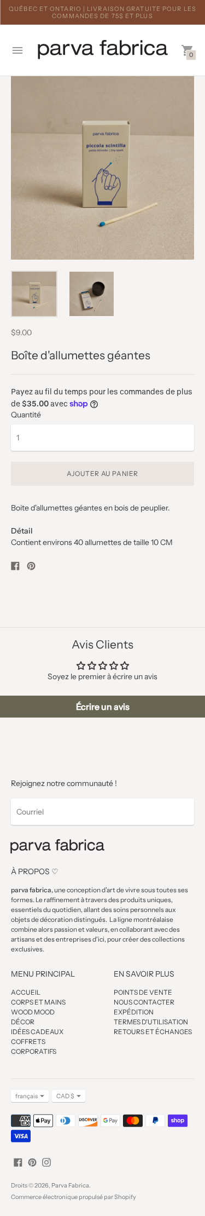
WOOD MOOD (33, 1012)
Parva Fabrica (70, 1185)
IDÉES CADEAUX (37, 1032)
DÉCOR (22, 1022)
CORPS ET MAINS (38, 1002)
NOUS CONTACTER (144, 1002)
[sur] (18, 1161)
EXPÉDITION (134, 1012)
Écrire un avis (103, 706)
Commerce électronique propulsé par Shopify (73, 1197)
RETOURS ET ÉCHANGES (153, 1032)
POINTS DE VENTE (143, 992)
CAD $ (65, 1096)
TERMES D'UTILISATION (151, 1022)
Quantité (26, 414)
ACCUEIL (25, 992)
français (26, 1096)
